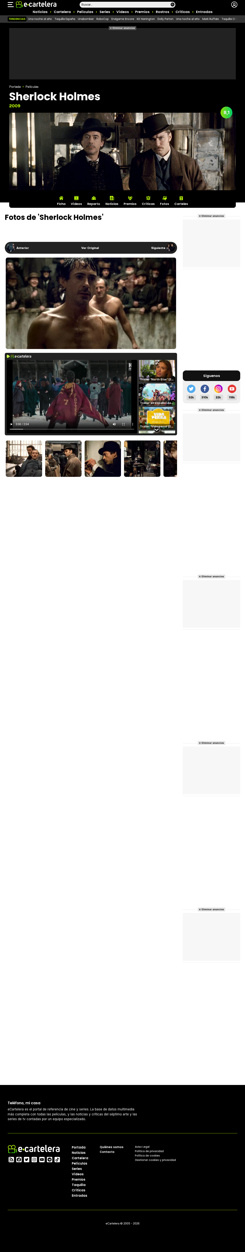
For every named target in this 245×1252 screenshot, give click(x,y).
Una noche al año (40, 19)
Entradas (204, 11)
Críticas (183, 11)
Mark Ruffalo (210, 19)
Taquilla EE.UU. (231, 19)
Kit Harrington (146, 19)
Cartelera (62, 11)
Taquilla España (65, 19)
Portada (15, 87)
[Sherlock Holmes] (24, 459)
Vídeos (122, 11)
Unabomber (86, 19)
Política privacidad (149, 1151)
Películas (85, 11)
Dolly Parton (165, 19)
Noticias (40, 11)
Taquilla (79, 1185)
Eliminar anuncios (124, 28)
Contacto (107, 1152)
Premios (142, 11)
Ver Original (90, 248)
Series (105, 11)
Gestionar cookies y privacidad (155, 1160)
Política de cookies (147, 1155)
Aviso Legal (142, 1147)
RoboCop (102, 19)
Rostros (162, 11)
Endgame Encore (122, 19)
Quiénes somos (111, 1147)
